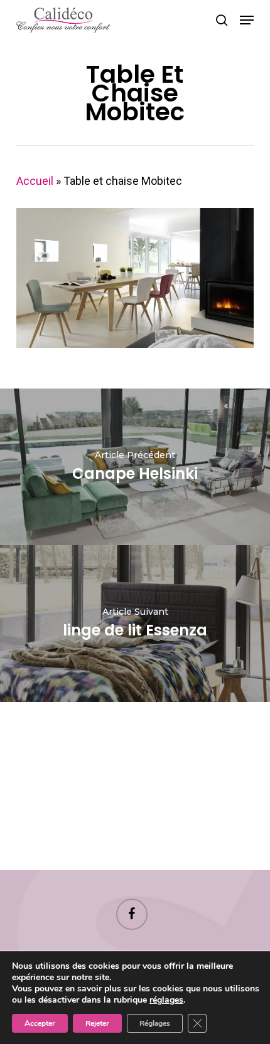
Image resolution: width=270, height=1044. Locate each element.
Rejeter (97, 1023)
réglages (166, 1000)
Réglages (154, 1023)
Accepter (39, 1023)
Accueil (34, 180)
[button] (247, 20)
